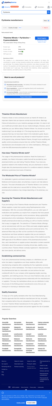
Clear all (46, 27)
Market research (44, 368)
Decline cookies (21, 402)
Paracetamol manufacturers (30, 344)
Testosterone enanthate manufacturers (30, 350)
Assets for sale (43, 365)
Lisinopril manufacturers (30, 335)
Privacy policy (33, 387)
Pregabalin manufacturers (6, 349)
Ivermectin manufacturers (6, 335)
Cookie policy (41, 387)
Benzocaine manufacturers (30, 323)
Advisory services (44, 371)
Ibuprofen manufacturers (42, 328)
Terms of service (24, 387)
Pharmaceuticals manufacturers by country (44, 379)
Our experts (5, 364)
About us (4, 361)
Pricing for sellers (31, 364)
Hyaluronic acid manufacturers (30, 328)
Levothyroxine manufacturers (18, 335)
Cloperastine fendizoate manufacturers (6, 329)
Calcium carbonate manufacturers (43, 323)
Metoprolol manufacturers (6, 344)
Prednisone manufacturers (42, 344)
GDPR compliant (15, 387)
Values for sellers (31, 361)
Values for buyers (18, 361)
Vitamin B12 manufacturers (42, 349)
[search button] (48, 12)
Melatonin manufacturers (18, 339)
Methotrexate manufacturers (42, 339)
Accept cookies (31, 402)
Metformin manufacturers (30, 339)
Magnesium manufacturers (6, 339)
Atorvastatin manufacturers (18, 323)
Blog (3, 374)
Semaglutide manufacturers (18, 349)
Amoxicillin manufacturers (6, 323)
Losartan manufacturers (42, 335)
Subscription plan (18, 364)
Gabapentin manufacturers (18, 328)
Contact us (4, 369)
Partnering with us (6, 366)
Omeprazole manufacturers (18, 344)
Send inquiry (41, 38)
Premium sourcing (19, 366)
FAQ (3, 372)
